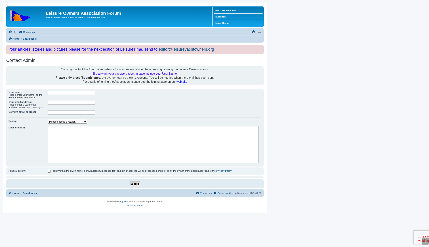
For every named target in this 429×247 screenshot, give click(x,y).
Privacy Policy (224, 170)
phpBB (123, 201)
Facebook (220, 16)
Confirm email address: (22, 111)
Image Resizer (223, 23)
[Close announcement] (261, 47)
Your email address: (20, 102)
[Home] (26, 14)
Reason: (13, 121)
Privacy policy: (17, 170)
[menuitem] (12, 32)
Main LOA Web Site (225, 10)
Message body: (17, 127)
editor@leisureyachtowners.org (186, 49)
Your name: (15, 92)
